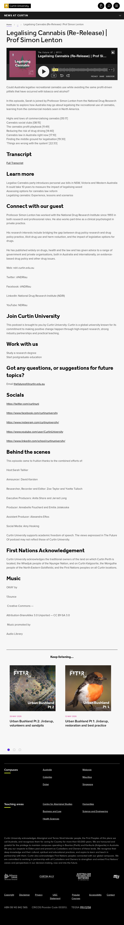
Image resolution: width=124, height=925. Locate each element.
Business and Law (52, 811)
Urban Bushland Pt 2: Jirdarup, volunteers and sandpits (32, 723)
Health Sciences (51, 818)
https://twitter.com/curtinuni (22, 404)
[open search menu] (108, 6)
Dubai (46, 784)
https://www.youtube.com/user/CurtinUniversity (34, 432)
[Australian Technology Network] (83, 877)
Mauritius (87, 777)
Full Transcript (14, 163)
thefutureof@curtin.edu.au (29, 384)
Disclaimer (24, 895)
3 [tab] (20, 749)
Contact (111, 895)
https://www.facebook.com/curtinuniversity (32, 413)
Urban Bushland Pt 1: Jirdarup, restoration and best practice (87, 723)
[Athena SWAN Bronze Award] (10, 877)
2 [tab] (14, 749)
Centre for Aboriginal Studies (57, 804)
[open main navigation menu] (116, 6)
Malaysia (87, 769)
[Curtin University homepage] (17, 5)
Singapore (88, 784)
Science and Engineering (95, 811)
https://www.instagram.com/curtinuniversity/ (32, 422)
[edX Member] (116, 877)
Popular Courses (76, 896)
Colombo (47, 777)
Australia (47, 769)
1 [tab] (8, 749)
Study (100, 6)
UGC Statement (55, 896)
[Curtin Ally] (47, 877)
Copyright (9, 895)
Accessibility (95, 895)
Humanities (88, 804)
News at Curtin (16, 15)
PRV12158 (85, 907)
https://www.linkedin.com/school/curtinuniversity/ (35, 441)
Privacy (38, 895)
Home (9, 24)
